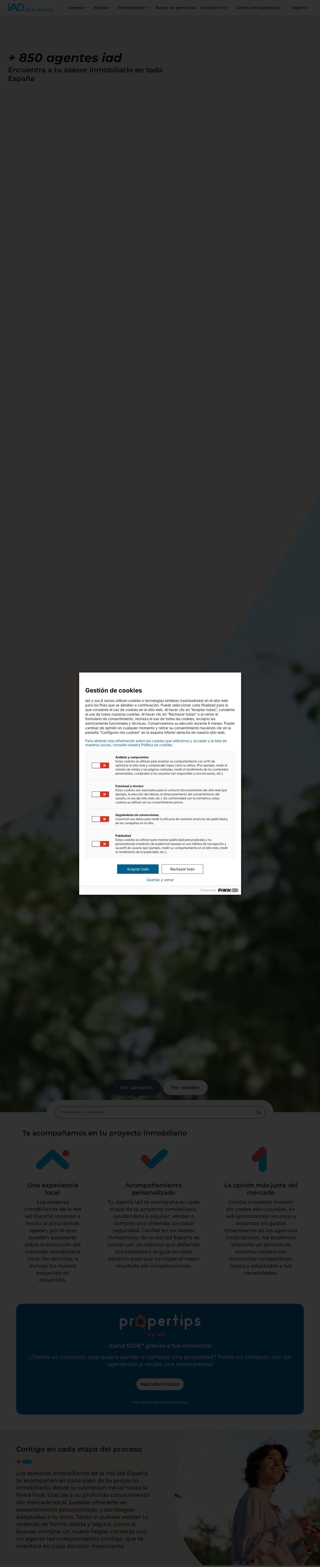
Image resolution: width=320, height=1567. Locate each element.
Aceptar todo (138, 869)
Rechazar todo (182, 869)
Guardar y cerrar (160, 880)
